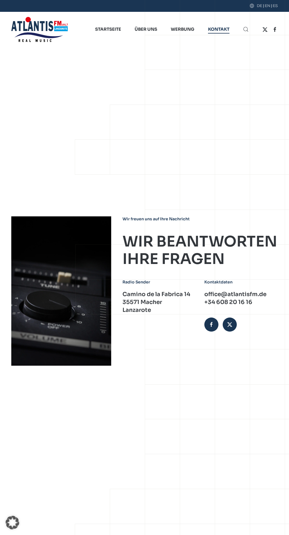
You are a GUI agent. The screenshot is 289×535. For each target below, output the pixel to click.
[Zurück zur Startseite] (39, 29)
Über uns (146, 29)
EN (267, 6)
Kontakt (218, 29)
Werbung (182, 29)
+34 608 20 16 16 (228, 302)
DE (259, 6)
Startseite (108, 29)
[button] (246, 29)
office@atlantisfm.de (235, 294)
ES (275, 6)
